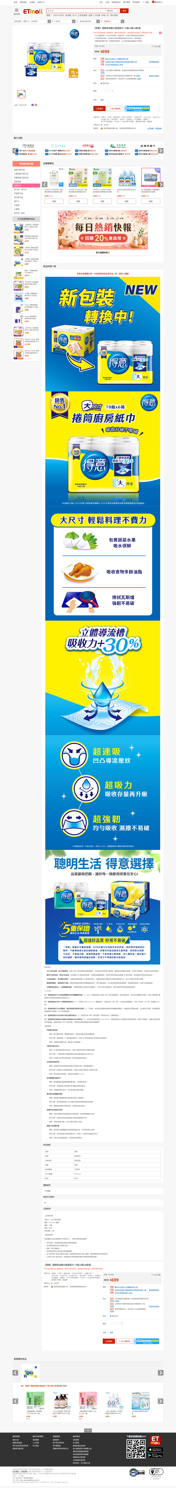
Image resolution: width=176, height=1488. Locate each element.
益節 (90, 15)
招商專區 (76, 1440)
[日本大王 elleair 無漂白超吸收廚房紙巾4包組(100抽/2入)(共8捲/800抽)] (18, 354)
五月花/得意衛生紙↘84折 (114, 65)
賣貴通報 (158, 128)
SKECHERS (58, 15)
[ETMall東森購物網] (33, 11)
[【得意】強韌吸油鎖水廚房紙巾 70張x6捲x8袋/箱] (18, 263)
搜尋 (124, 11)
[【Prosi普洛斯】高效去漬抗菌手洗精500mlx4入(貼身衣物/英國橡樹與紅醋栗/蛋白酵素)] (62, 1401)
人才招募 (36, 1443)
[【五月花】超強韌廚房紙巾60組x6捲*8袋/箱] (18, 286)
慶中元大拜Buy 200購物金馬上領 (116, 59)
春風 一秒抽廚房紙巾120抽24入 (31, 272)
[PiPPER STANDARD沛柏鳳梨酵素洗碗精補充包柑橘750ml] (102, 178)
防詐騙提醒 (57, 1446)
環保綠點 (23, 2)
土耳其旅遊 (82, 15)
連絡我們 (56, 1440)
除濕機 (68, 15)
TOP (88, 1430)
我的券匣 (126, 2)
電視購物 (36, 1440)
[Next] (160, 150)
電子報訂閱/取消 (58, 1443)
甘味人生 (105, 15)
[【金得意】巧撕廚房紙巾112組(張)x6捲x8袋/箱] (18, 228)
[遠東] (147, 150)
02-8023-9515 (28, 1478)
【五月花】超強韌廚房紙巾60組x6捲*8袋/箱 (32, 284)
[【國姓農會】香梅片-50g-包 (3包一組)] (88, 1401)
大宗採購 (150, 128)
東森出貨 (106, 83)
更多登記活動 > (154, 76)
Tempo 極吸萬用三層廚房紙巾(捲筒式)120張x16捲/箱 (31, 318)
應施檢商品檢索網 (79, 1457)
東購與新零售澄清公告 (60, 1448)
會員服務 (136, 2)
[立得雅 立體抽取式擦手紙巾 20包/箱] (18, 297)
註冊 (107, 2)
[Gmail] (35, 105)
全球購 (32, 2)
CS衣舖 (97, 15)
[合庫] (58, 150)
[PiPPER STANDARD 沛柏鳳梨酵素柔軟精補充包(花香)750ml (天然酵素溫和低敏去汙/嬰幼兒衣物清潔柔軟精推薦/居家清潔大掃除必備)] (78, 178)
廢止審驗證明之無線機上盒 (82, 1448)
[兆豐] (118, 150)
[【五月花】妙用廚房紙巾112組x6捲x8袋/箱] (18, 331)
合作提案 (76, 1443)
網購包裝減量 (17, 1443)
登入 (101, 2)
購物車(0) (157, 2)
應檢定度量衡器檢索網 (80, 1451)
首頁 (15, 2)
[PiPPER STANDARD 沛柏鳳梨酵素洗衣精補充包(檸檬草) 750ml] (54, 178)
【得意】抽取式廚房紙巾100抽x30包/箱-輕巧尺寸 (32, 250)
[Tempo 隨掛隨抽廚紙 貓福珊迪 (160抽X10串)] (18, 308)
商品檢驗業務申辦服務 (80, 1454)
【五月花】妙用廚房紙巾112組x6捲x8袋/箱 (32, 330)
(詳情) (103, 73)
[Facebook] (32, 105)
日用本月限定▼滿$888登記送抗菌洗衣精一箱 (121, 62)
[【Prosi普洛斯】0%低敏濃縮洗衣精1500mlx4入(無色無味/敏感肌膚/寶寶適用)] (114, 1401)
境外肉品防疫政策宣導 (20, 1446)
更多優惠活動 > (154, 62)
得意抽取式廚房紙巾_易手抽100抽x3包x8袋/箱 (32, 238)
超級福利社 (116, 2)
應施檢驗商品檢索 (79, 1446)
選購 (54, 201)
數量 (95, 91)
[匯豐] (88, 150)
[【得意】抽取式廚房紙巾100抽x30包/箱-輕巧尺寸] (18, 251)
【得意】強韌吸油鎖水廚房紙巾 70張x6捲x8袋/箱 (32, 261)
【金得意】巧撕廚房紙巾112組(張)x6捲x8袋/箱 (32, 227)
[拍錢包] (137, 108)
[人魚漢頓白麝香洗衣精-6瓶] (141, 1401)
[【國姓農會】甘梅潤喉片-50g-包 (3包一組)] (35, 1401)
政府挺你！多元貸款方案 (81, 1463)
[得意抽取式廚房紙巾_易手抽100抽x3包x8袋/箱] (18, 240)
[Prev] (15, 150)
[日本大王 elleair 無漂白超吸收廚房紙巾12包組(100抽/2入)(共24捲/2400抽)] (18, 343)
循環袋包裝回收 (18, 1448)
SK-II (74, 15)
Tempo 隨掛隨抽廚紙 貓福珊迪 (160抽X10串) (31, 307)
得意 (102, 100)
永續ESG (41, 2)
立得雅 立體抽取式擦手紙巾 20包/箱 (31, 294)
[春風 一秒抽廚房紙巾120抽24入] (18, 274)
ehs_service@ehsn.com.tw (29, 1480)
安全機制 (16, 1471)
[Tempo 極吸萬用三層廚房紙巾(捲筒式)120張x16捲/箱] (18, 320)
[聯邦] (28, 150)
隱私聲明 (24, 1471)
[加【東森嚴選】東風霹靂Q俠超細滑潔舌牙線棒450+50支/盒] (150, 178)
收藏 (147, 2)
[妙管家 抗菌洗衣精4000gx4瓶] (126, 178)
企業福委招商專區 (79, 1460)
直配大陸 (16, 1440)
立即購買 (99, 109)
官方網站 (36, 1446)
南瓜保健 (114, 15)
